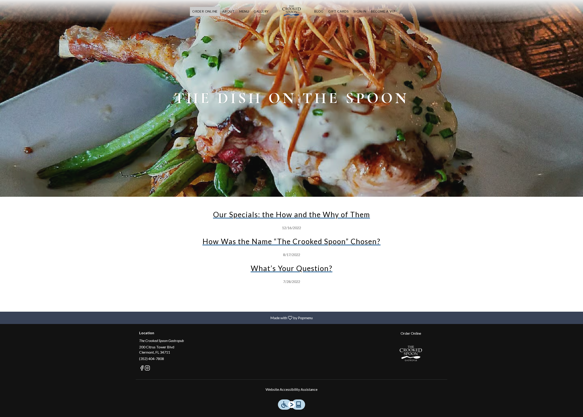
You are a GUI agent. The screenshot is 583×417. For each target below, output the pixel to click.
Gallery (261, 11)
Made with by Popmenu (158, 318)
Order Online (205, 11)
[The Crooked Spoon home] (291, 11)
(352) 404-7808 (151, 358)
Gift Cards (338, 11)
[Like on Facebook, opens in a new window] (142, 368)
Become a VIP (383, 11)
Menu (244, 11)
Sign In (359, 11)
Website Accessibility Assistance (291, 389)
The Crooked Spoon (411, 353)
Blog (319, 11)
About (228, 11)
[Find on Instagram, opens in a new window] (147, 368)
